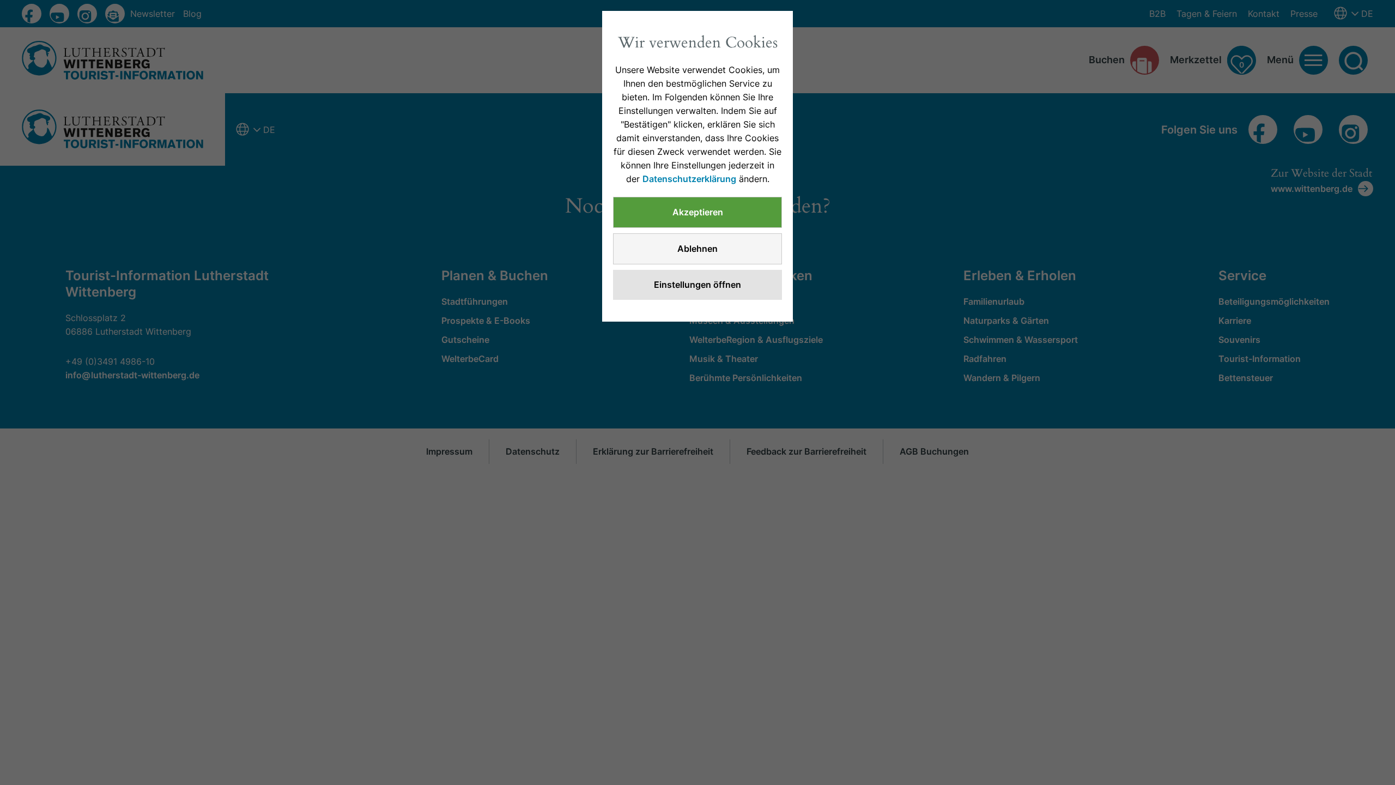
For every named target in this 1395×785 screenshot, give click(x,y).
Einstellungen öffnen (697, 284)
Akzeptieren (697, 212)
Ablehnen (697, 248)
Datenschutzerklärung (689, 178)
